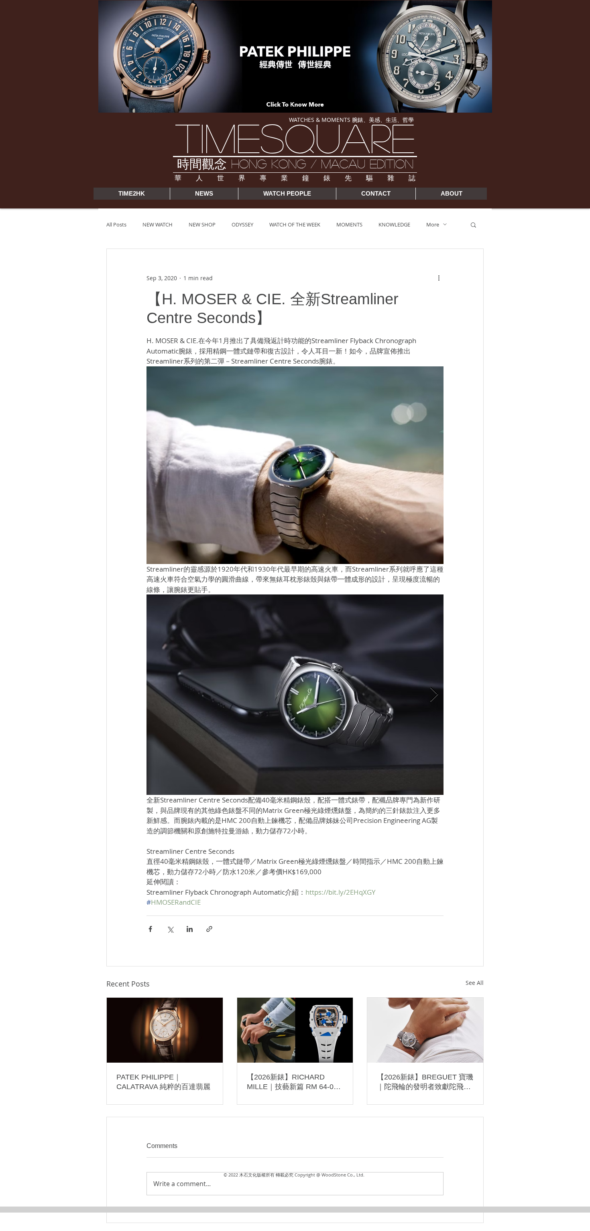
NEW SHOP (202, 224)
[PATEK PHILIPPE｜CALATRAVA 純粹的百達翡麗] (165, 1030)
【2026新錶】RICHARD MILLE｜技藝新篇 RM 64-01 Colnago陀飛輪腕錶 (292, 1082)
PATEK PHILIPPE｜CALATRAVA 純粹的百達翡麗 (163, 1082)
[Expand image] (295, 694)
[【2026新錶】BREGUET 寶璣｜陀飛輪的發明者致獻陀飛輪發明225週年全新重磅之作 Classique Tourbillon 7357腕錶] (425, 1030)
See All (475, 982)
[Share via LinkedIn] (189, 929)
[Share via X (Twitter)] (170, 929)
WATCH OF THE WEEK (294, 224)
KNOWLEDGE (394, 224)
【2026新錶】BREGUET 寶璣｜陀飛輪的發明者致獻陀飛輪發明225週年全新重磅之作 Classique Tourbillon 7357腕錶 (425, 1082)
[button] (473, 224)
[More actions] (439, 278)
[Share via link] (209, 929)
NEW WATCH (157, 224)
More (432, 224)
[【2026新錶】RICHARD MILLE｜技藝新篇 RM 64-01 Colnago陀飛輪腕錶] (295, 1030)
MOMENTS (349, 224)
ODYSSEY (242, 224)
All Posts (116, 224)
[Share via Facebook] (150, 929)
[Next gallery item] (434, 695)
